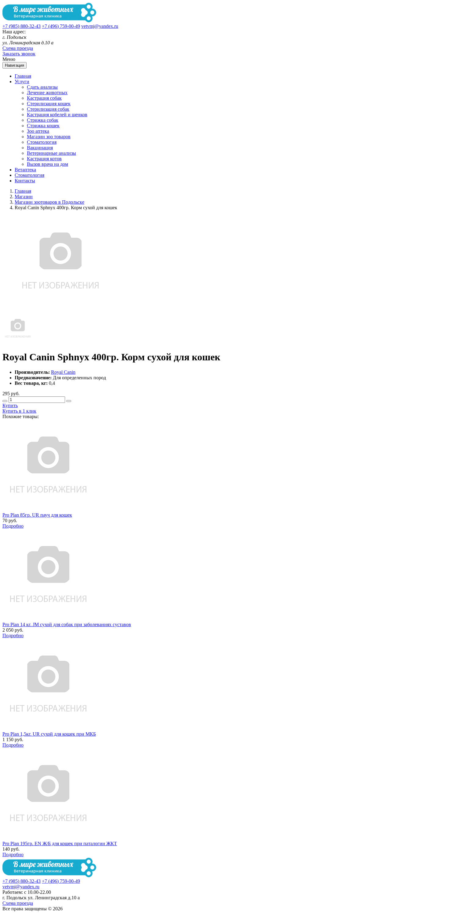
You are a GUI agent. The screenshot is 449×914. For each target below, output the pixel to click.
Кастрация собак (44, 98)
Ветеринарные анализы (51, 153)
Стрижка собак (42, 120)
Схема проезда (17, 48)
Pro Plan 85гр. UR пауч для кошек (37, 515)
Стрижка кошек (43, 125)
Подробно (13, 526)
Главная (23, 76)
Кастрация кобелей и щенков (57, 114)
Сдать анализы (42, 87)
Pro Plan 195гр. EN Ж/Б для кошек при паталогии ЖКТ (59, 843)
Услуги (22, 81)
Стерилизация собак (48, 109)
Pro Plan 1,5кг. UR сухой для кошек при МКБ (49, 734)
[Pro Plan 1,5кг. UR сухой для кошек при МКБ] (48, 728)
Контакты (25, 180)
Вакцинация (40, 147)
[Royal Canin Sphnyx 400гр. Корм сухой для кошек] (17, 342)
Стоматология (42, 142)
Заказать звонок (18, 53)
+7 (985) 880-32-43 (21, 26)
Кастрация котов (44, 158)
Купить (10, 405)
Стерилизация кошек (49, 103)
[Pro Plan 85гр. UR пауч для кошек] (48, 509)
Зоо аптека (38, 131)
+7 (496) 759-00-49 (61, 26)
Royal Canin (63, 372)
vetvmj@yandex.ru (99, 26)
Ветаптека (25, 169)
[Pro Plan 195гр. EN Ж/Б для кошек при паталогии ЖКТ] (48, 838)
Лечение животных (47, 92)
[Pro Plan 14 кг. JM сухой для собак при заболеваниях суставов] (48, 619)
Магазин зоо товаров (49, 136)
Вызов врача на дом (47, 164)
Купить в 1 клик (19, 411)
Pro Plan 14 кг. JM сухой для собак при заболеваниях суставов (66, 624)
